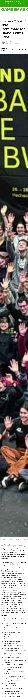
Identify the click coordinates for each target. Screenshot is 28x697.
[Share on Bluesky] (25, 49)
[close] (26, 3)
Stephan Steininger (10, 42)
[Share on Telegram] (22, 50)
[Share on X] (16, 50)
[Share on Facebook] (13, 50)
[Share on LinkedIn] (19, 50)
